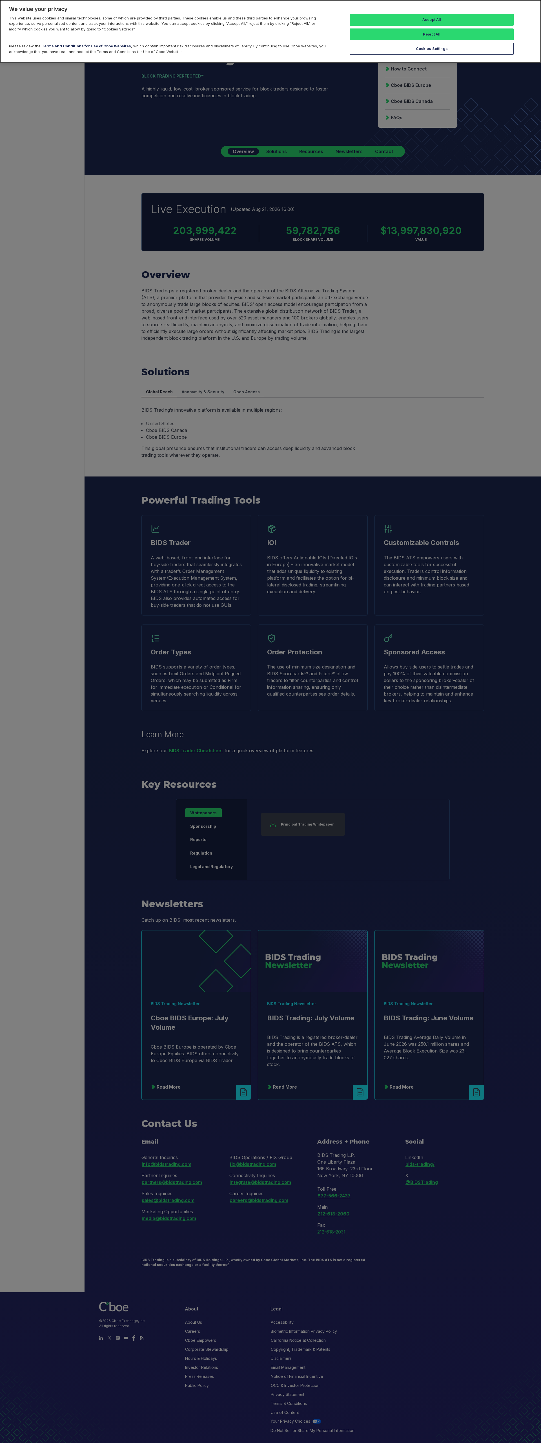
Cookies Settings (432, 48)
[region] (270, 31)
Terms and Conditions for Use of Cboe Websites (86, 46)
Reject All (431, 34)
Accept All (431, 19)
